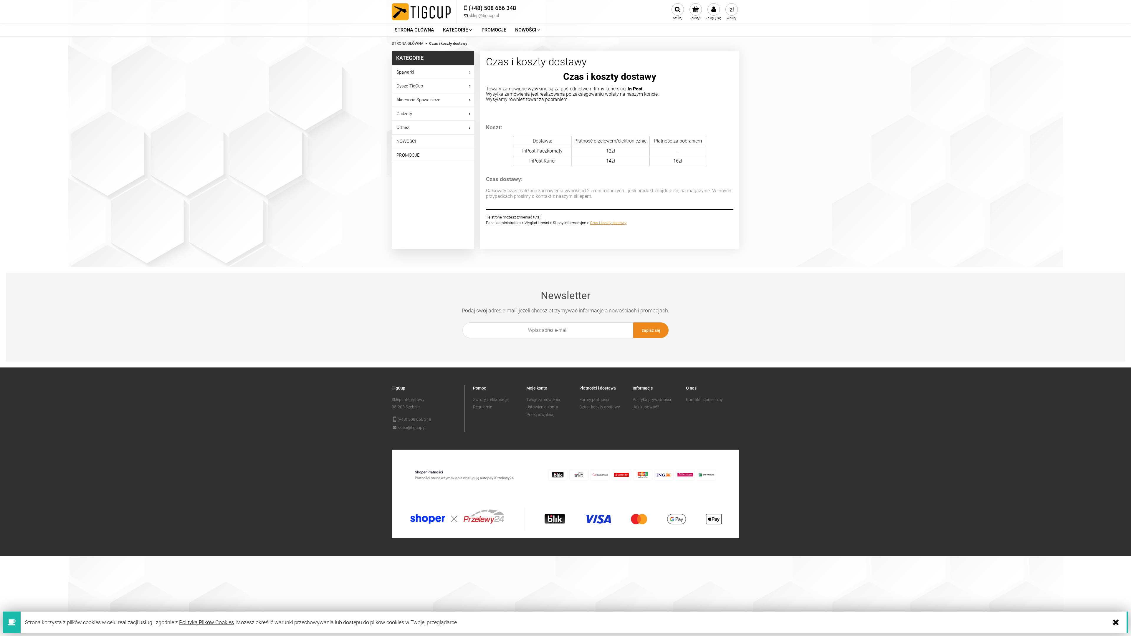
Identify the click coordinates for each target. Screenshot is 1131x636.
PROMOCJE (408, 155)
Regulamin (482, 407)
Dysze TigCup (409, 86)
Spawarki (405, 72)
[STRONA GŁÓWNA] (421, 11)
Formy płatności (594, 399)
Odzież (402, 127)
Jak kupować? (646, 407)
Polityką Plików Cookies (206, 622)
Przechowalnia (539, 414)
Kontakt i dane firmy (704, 399)
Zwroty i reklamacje (490, 399)
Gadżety (404, 113)
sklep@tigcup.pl (412, 427)
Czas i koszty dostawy (608, 223)
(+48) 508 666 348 (414, 419)
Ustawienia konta (542, 407)
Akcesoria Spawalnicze (418, 99)
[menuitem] (414, 30)
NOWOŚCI (406, 141)
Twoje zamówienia (543, 399)
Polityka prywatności (652, 399)
